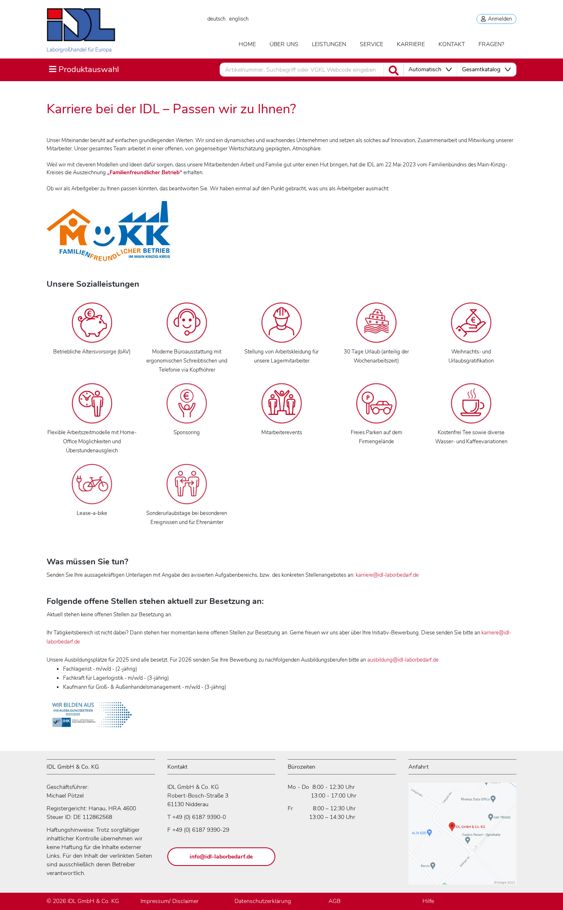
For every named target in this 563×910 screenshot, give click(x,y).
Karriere (411, 44)
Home (247, 44)
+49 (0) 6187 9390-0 (199, 817)
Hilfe (428, 901)
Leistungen (329, 44)
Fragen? (491, 44)
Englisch (239, 19)
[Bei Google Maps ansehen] (462, 837)
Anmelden (499, 19)
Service (371, 44)
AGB (334, 901)
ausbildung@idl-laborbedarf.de (403, 660)
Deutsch (216, 19)
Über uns (284, 44)
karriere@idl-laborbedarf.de (387, 575)
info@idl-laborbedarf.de (221, 857)
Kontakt (452, 44)
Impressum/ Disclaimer (170, 901)
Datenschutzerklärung (263, 901)
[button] (430, 70)
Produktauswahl (84, 69)
